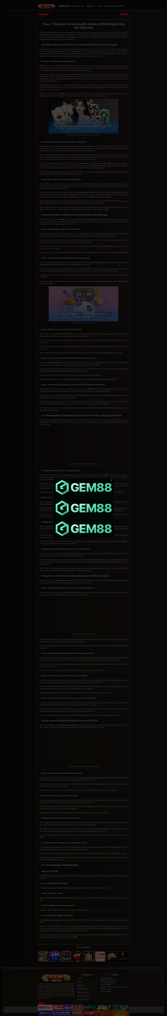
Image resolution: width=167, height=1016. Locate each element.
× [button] (111, 480)
